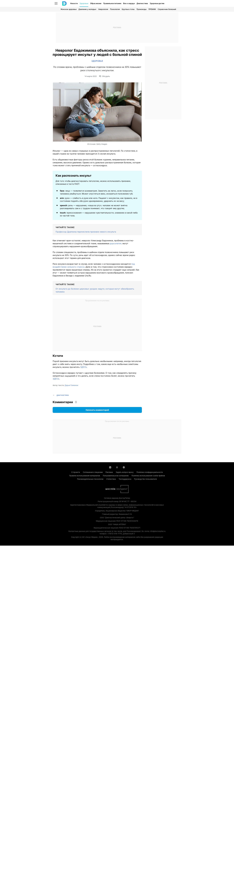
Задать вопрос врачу (125, 472)
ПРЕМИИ (152, 9)
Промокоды (141, 9)
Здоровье (84, 3)
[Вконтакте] (110, 467)
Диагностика (142, 3)
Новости (74, 3)
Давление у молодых (87, 9)
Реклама (109, 472)
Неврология (103, 9)
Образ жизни (95, 3)
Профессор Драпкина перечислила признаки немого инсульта (86, 232)
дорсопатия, (116, 243)
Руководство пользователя (145, 479)
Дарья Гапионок (71, 385)
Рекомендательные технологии (90, 479)
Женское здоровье (69, 9)
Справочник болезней (167, 9)
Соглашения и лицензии (93, 472)
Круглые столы (128, 9)
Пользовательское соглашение (116, 476)
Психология (115, 9)
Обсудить (106, 76)
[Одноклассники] (117, 467)
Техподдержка (125, 479)
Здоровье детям (157, 3)
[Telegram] (124, 467)
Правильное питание (112, 3)
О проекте (75, 472)
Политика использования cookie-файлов (148, 476)
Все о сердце (129, 3)
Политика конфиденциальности (149, 472)
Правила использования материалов (84, 476)
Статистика (111, 479)
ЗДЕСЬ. (83, 367)
